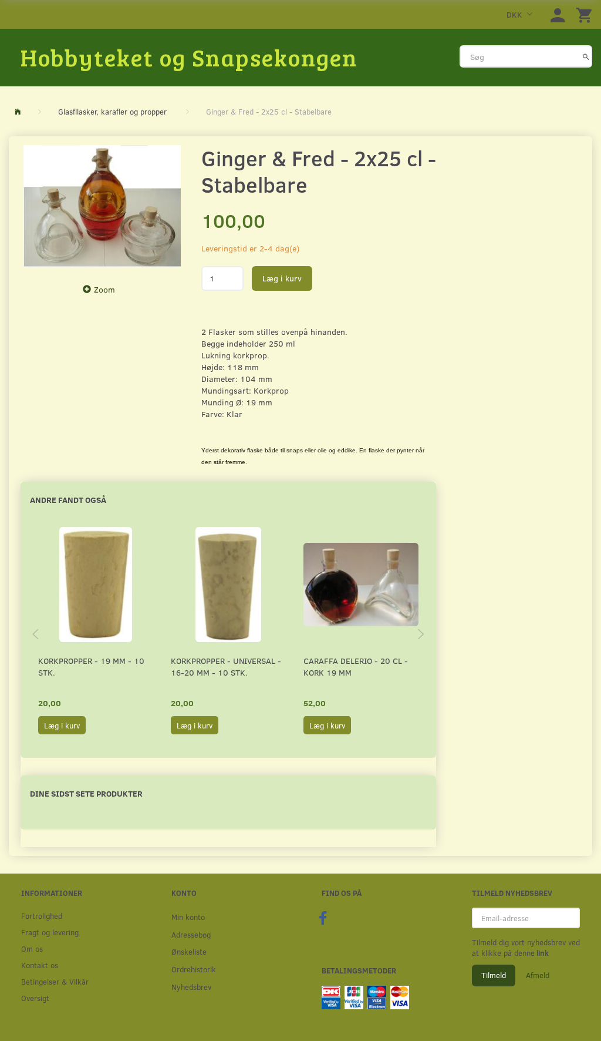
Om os (32, 948)
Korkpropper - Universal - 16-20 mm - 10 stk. (226, 666)
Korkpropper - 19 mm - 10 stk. (91, 666)
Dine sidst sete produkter (86, 793)
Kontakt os (39, 965)
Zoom (104, 289)
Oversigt (35, 998)
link (542, 953)
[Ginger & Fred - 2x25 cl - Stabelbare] (102, 206)
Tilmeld (493, 975)
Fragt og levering (50, 932)
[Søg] (586, 56)
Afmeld (537, 975)
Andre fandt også (68, 499)
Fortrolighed (41, 916)
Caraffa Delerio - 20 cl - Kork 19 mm (355, 666)
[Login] (557, 14)
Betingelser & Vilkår (55, 981)
